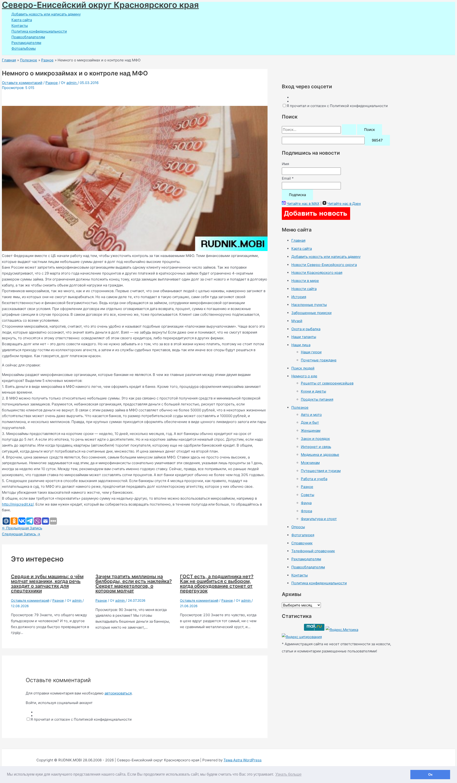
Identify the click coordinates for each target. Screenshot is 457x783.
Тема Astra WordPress (243, 760)
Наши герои (311, 352)
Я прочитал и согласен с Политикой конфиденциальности (81, 719)
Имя (285, 164)
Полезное (299, 407)
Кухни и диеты (313, 391)
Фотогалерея (302, 535)
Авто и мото (311, 414)
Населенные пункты (309, 304)
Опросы (298, 527)
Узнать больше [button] (288, 774)
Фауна (306, 503)
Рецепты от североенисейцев (327, 383)
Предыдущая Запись (22, 528)
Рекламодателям (26, 42)
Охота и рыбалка (305, 329)
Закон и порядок (315, 438)
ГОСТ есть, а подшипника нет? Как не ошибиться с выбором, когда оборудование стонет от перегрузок (216, 584)
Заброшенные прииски (311, 312)
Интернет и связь (316, 446)
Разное (51, 82)
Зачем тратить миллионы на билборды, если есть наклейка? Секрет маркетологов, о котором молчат (133, 584)
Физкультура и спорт (319, 519)
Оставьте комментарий (22, 82)
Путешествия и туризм (321, 470)
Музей (296, 321)
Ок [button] (430, 774)
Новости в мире (305, 280)
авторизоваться (118, 693)
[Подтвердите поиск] (349, 129)
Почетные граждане (319, 360)
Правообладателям (28, 37)
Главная (298, 240)
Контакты (19, 25)
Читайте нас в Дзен (344, 203)
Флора (306, 511)
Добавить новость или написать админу (46, 14)
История (298, 297)
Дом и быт (310, 422)
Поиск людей (302, 368)
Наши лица (300, 345)
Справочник (302, 543)
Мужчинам (310, 462)
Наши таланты (303, 337)
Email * (288, 178)
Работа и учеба (314, 479)
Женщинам (310, 430)
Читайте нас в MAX (303, 203)
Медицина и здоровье (320, 454)
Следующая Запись (21, 534)
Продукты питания (317, 399)
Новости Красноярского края (316, 272)
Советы (307, 494)
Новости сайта (304, 288)
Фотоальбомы (23, 48)
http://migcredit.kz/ (18, 504)
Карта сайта (21, 20)
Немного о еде (304, 376)
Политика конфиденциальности (39, 31)
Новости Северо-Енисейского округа (324, 264)
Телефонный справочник (313, 551)
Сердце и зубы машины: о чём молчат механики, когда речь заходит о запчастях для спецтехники (47, 584)
